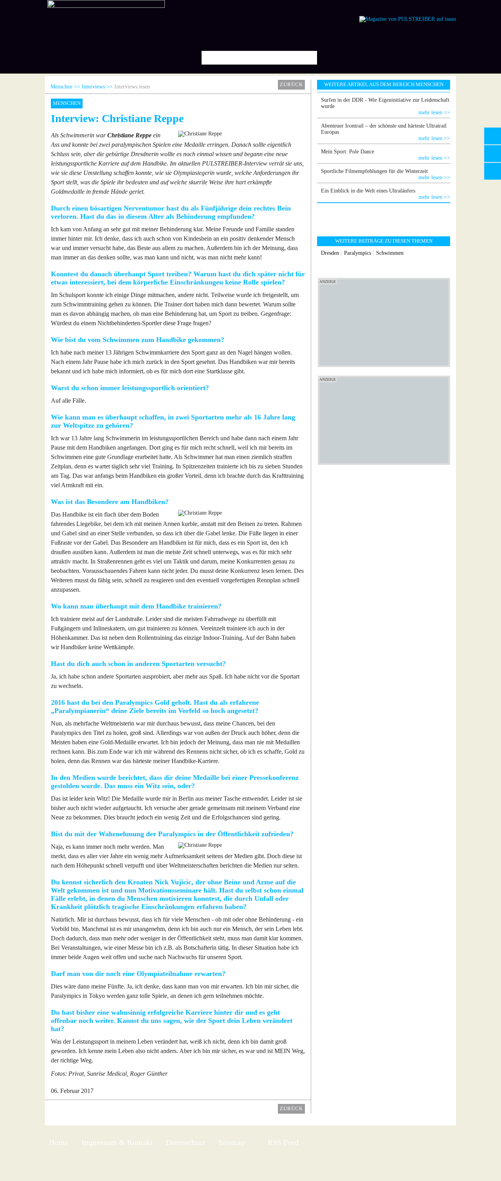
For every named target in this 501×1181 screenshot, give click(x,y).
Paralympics (357, 253)
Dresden (330, 253)
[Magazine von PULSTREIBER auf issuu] (407, 19)
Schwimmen (390, 253)
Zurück (291, 84)
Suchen (308, 58)
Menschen (61, 87)
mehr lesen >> (434, 112)
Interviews (93, 87)
